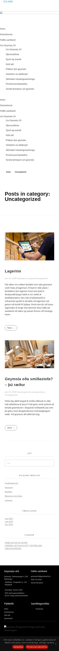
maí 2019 (9, 521)
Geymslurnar (6, 34)
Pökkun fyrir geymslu (16, 69)
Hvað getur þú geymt (26, 278)
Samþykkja (18, 647)
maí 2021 (9, 518)
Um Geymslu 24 (8, 45)
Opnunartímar (12, 54)
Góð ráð (10, 64)
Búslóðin (8, 492)
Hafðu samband (8, 40)
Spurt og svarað (13, 59)
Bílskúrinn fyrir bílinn (13, 496)
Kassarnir (9, 487)
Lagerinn (13, 271)
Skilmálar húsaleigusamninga (20, 79)
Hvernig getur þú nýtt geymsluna (31, 392)
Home (8, 172)
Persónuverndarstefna (16, 84)
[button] (29, 94)
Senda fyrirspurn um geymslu (20, 89)
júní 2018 (9, 524)
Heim (2, 29)
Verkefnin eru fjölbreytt (16, 74)
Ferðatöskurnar (11, 483)
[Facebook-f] (3, 6)
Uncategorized (41, 278)
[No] (55, 643)
